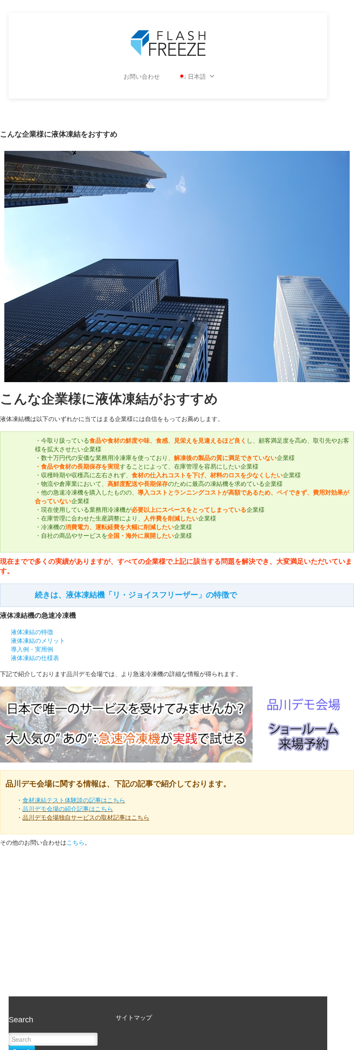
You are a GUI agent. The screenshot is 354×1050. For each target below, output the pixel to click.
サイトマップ (134, 1017)
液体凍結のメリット (38, 640)
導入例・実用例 (32, 649)
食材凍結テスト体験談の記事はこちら (73, 800)
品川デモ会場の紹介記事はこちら (67, 808)
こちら (75, 842)
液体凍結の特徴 (32, 632)
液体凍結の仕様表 (35, 657)
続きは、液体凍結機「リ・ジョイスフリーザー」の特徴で (136, 594)
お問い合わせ (141, 76)
